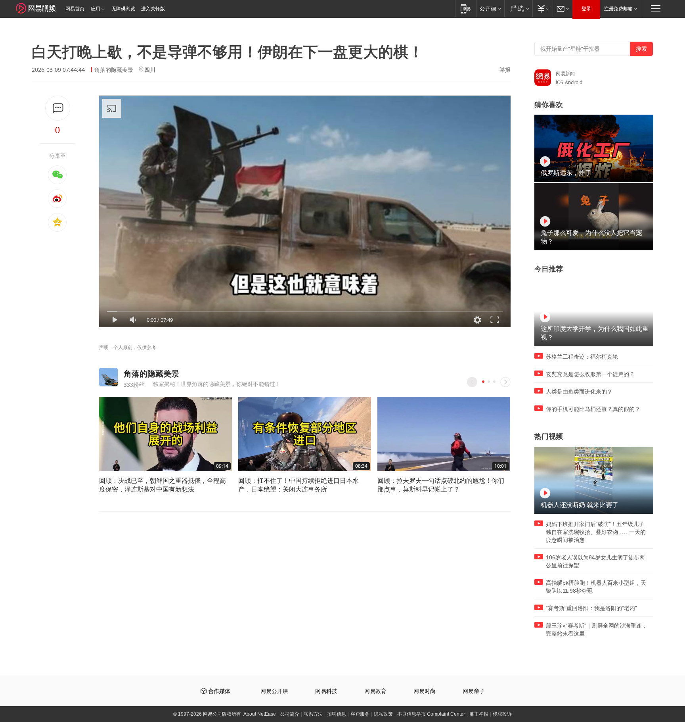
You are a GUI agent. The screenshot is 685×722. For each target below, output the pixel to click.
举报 (505, 69)
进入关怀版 (153, 9)
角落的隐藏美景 (113, 69)
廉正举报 (478, 714)
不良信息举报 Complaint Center (431, 714)
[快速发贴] (58, 108)
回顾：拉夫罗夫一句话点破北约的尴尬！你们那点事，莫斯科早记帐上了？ (440, 484)
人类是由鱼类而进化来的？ (579, 391)
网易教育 (375, 691)
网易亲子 (474, 691)
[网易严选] (518, 8)
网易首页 (74, 9)
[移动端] (465, 8)
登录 (586, 9)
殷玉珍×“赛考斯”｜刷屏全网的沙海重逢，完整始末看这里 (596, 629)
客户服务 (359, 714)
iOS (559, 82)
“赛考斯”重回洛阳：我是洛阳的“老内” (591, 608)
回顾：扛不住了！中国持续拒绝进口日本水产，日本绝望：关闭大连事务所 (298, 484)
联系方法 (313, 714)
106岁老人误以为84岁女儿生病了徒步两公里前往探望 (595, 561)
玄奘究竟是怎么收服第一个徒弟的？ (590, 374)
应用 (95, 9)
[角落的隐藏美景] (108, 377)
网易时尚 (424, 691)
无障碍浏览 (123, 9)
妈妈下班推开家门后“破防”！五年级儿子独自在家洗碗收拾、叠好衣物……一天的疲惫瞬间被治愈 (596, 532)
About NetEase (259, 714)
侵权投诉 (502, 714)
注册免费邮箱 (618, 9)
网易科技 (326, 691)
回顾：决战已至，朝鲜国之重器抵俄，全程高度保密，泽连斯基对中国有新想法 (162, 484)
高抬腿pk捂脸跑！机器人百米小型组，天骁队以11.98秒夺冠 (596, 587)
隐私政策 (383, 714)
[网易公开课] (490, 8)
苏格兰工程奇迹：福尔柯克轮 (582, 356)
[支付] (542, 8)
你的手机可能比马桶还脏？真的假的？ (593, 409)
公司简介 (289, 714)
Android (573, 82)
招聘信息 (336, 714)
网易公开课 (274, 691)
